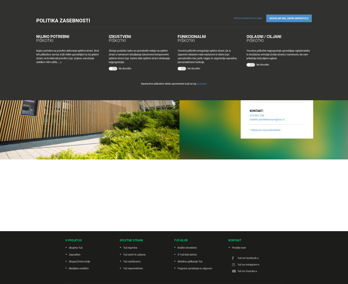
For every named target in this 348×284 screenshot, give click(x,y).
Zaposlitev (74, 254)
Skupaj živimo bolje (79, 261)
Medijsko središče (79, 268)
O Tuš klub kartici (187, 254)
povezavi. (201, 83)
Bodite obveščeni (187, 247)
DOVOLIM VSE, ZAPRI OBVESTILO (289, 18)
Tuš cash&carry (132, 261)
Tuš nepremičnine (133, 268)
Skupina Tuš (75, 247)
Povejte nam (239, 247)
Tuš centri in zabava (134, 254)
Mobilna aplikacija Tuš (190, 261)
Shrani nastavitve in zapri (248, 18)
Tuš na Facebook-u (248, 258)
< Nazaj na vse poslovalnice (265, 130)
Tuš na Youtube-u (247, 271)
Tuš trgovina (130, 247)
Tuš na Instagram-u (248, 264)
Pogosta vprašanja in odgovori (195, 268)
